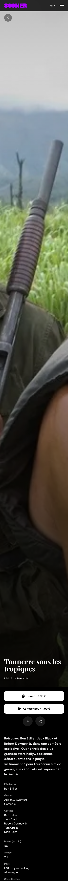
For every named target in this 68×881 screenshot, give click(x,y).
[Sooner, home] (15, 6)
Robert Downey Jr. (15, 823)
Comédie (10, 804)
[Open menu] (62, 5)
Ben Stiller (23, 678)
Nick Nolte (10, 832)
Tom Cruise (11, 828)
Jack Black (11, 819)
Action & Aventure (16, 800)
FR (51, 5)
